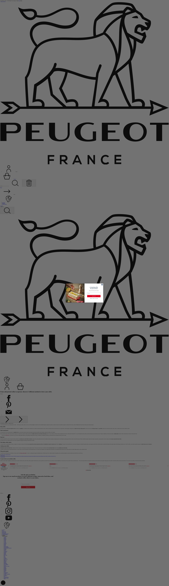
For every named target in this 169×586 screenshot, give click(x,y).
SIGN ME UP (94, 296)
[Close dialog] (102, 284)
